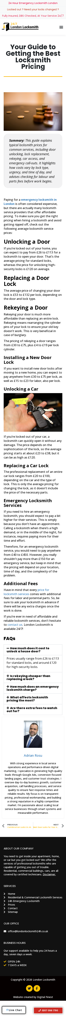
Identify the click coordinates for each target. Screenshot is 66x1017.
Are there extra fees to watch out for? (32, 709)
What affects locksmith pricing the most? (27, 699)
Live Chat (15, 1010)
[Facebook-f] (37, 988)
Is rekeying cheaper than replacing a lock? (28, 677)
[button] (61, 27)
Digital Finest (45, 997)
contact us (15, 625)
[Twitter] (29, 988)
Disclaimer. (49, 874)
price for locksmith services (26, 592)
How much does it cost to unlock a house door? (28, 649)
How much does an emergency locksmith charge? (33, 688)
